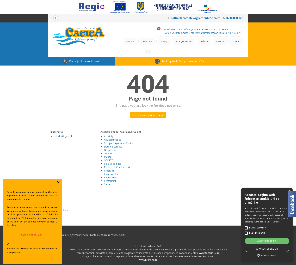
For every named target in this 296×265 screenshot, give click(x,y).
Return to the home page (148, 115)
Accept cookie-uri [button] (267, 241)
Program (109, 170)
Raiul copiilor (111, 174)
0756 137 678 (233, 32)
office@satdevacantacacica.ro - (208, 32)
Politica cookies (112, 163)
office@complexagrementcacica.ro (196, 18)
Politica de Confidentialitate (119, 167)
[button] (267, 255)
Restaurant (110, 180)
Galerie (108, 153)
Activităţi (108, 136)
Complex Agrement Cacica (118, 143)
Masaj (107, 156)
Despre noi (110, 150)
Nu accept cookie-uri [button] (267, 249)
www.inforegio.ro (148, 259)
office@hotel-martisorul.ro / (200, 29)
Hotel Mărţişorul (63, 136)
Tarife (107, 184)
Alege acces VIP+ (32, 235)
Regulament (110, 177)
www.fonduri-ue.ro (209, 253)
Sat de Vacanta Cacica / (177, 32)
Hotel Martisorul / (174, 29)
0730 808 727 (223, 29)
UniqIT (123, 235)
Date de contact (113, 146)
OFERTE (108, 160)
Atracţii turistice (112, 139)
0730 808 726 (234, 18)
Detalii (276, 221)
